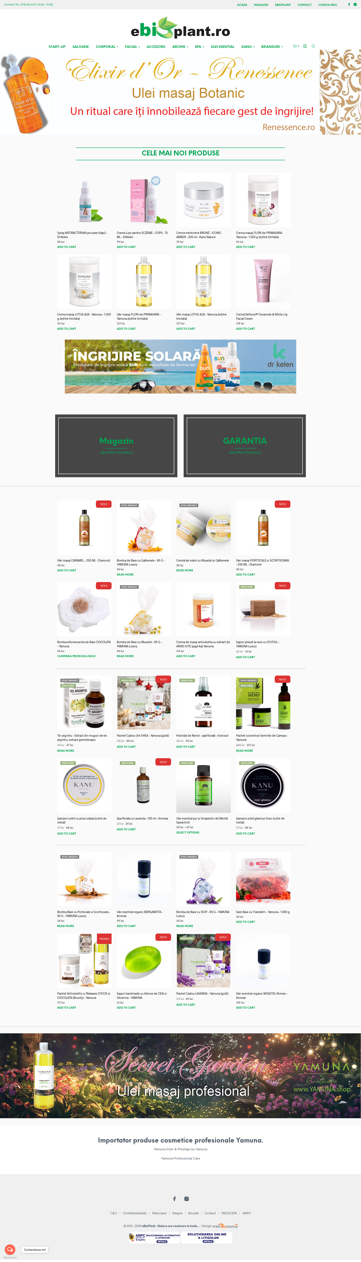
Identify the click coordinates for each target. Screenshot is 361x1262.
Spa (198, 47)
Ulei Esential (222, 47)
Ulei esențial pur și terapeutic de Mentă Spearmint (202, 820)
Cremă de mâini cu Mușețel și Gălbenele (202, 560)
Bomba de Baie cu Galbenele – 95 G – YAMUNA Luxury (141, 562)
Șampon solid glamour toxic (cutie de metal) (260, 820)
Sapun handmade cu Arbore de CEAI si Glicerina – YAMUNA (142, 995)
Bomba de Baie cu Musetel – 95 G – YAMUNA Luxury (139, 644)
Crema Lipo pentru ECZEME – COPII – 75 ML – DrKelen (142, 235)
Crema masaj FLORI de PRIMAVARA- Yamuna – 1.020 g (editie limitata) (259, 235)
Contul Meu (327, 5)
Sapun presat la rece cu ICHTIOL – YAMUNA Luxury (257, 644)
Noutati (193, 1213)
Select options (187, 832)
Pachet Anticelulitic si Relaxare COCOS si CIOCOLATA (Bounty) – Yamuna (83, 995)
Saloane (80, 47)
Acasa (242, 5)
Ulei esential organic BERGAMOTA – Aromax (140, 914)
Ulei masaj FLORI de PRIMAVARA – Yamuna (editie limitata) (139, 316)
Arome (178, 47)
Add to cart (66, 247)
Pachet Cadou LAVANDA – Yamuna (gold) (202, 993)
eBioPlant (283, 5)
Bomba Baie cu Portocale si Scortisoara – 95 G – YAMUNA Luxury (83, 914)
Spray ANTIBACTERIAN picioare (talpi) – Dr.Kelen (82, 235)
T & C (113, 1213)
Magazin (261, 5)
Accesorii (156, 47)
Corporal (105, 47)
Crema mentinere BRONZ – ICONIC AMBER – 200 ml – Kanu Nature (198, 235)
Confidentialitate (134, 1213)
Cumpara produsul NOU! (76, 656)
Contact (304, 5)
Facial (131, 47)
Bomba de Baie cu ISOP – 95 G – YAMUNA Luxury (202, 914)
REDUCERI (229, 1213)
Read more (125, 574)
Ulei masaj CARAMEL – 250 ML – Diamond (83, 560)
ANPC (247, 1213)
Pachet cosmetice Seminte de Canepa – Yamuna (262, 737)
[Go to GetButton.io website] (10, 1257)
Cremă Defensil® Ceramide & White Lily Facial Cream (261, 316)
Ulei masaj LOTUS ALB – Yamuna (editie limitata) (201, 316)
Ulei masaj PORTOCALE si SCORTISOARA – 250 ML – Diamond (262, 562)
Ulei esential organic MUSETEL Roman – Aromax (261, 995)
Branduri (270, 47)
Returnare (159, 1213)
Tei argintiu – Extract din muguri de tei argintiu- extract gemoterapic (82, 737)
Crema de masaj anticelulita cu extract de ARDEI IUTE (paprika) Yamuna (203, 644)
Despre (177, 1213)
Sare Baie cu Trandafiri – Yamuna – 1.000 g (263, 912)
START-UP (57, 47)
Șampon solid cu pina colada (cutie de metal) (82, 820)
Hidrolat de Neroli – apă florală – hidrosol (202, 735)
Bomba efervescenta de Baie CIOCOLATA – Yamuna (84, 644)
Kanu (247, 47)
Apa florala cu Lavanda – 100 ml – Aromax (142, 818)
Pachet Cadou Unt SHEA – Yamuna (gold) (143, 735)
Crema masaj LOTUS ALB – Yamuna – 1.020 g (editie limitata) (84, 316)
